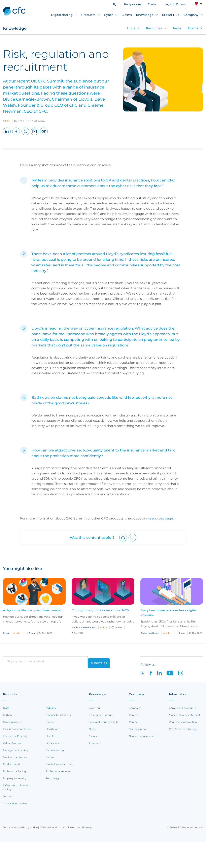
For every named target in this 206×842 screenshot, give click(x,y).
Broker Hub (170, 15)
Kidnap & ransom (13, 743)
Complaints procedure (182, 707)
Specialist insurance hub (103, 721)
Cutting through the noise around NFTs (100, 610)
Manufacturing (55, 750)
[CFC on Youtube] (172, 673)
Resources (154, 28)
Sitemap (87, 827)
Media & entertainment (60, 764)
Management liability (15, 750)
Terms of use (10, 827)
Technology (52, 778)
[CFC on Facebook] (153, 673)
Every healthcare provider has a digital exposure (168, 612)
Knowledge (144, 15)
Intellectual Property (15, 736)
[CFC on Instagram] (182, 673)
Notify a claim (132, 4)
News (177, 28)
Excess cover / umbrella (17, 729)
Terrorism (8, 796)
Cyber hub (95, 707)
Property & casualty (14, 778)
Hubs (131, 28)
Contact (153, 4)
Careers (133, 714)
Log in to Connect (175, 4)
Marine (50, 757)
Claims (127, 15)
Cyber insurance (12, 721)
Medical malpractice (15, 757)
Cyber (108, 15)
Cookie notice (71, 827)
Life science (53, 743)
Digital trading (62, 15)
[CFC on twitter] (145, 673)
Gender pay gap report (142, 736)
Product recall (11, 764)
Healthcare (52, 729)
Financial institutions (58, 714)
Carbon (7, 714)
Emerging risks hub (100, 714)
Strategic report (138, 729)
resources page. (161, 518)
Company (190, 15)
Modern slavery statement (184, 714)
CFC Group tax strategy (183, 729)
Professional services (58, 771)
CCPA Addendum (50, 827)
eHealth (50, 736)
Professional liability (14, 771)
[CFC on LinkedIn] (162, 673)
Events (193, 28)
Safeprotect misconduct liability (17, 787)
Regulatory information (183, 721)
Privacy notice (29, 827)
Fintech (50, 721)
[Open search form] (114, 4)
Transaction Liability (15, 803)
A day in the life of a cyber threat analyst (32, 610)
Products (88, 15)
